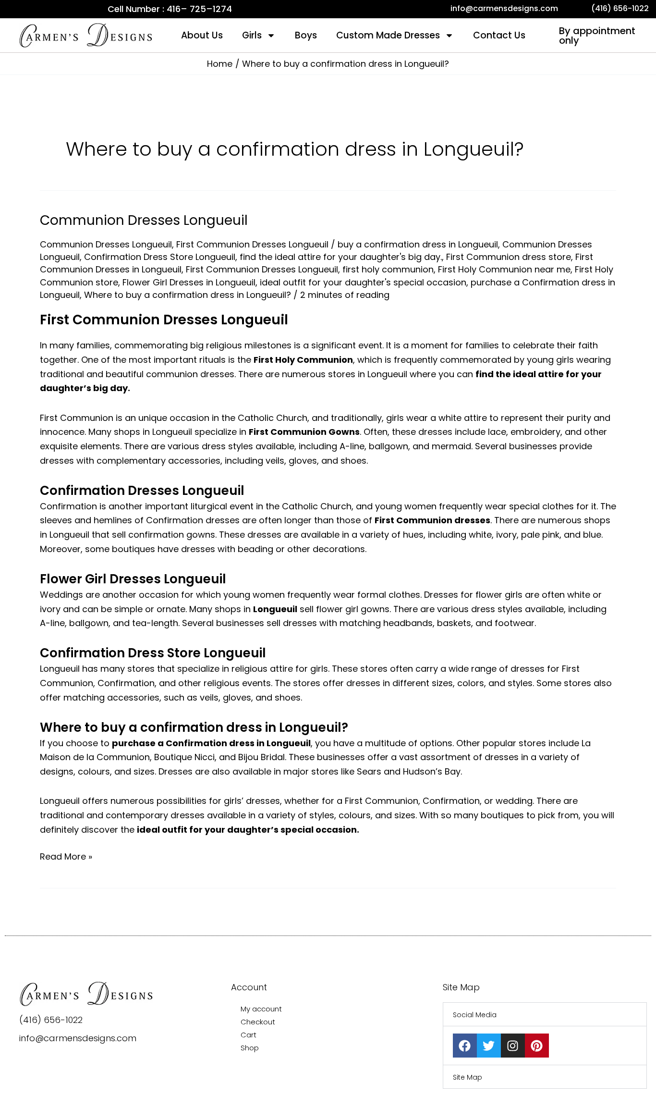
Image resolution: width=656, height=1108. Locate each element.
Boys (306, 35)
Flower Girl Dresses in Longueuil (188, 282)
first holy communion (388, 269)
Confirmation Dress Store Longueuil (159, 257)
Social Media (475, 1015)
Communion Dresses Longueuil (144, 220)
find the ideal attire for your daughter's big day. (341, 257)
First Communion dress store (508, 257)
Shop (250, 1048)
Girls (252, 35)
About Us (202, 35)
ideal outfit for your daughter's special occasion (363, 282)
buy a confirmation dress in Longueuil (418, 244)
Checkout (258, 1022)
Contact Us (499, 35)
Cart (248, 1035)
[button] (544, 1014)
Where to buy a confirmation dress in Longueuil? (187, 295)
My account (261, 1009)
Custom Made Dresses (388, 35)
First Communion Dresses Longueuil (252, 244)
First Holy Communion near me (504, 269)
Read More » (66, 855)
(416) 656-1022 (51, 1020)
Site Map (467, 1077)
